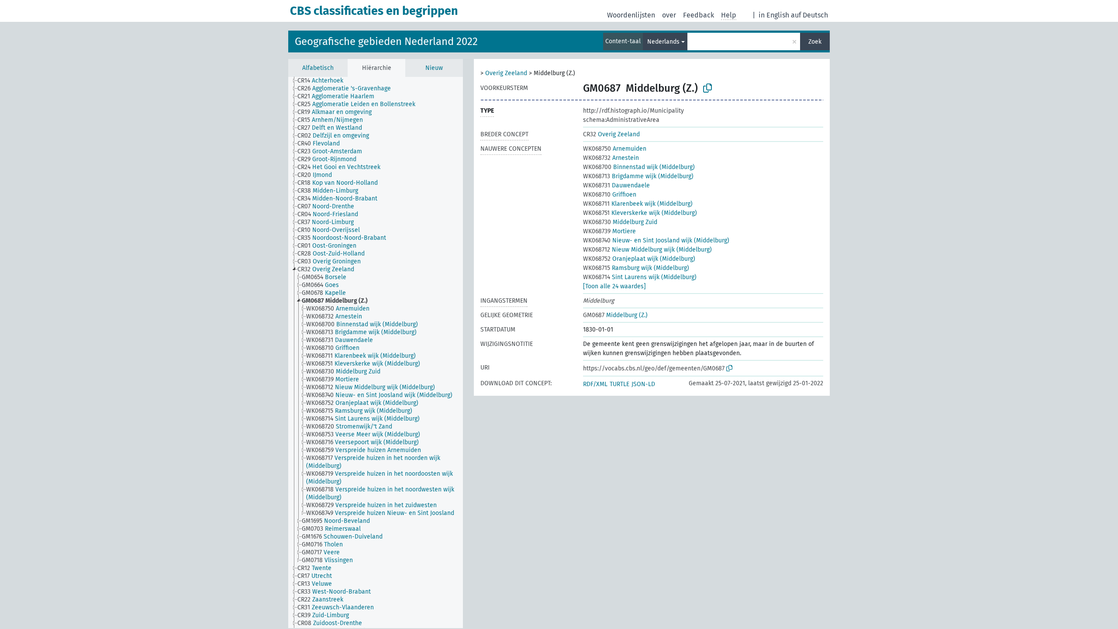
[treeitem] (324, 81)
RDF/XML (595, 384)
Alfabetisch (318, 68)
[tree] (375, 352)
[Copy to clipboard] (707, 88)
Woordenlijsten (631, 15)
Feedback (698, 15)
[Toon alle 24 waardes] (614, 286)
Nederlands (663, 41)
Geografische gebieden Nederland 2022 (386, 41)
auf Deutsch (809, 15)
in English (774, 15)
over (669, 15)
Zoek (814, 41)
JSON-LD (643, 384)
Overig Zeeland (506, 73)
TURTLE (619, 384)
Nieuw (434, 68)
